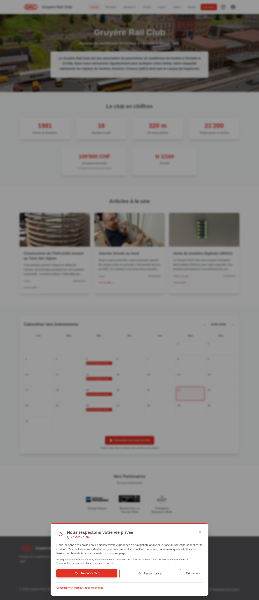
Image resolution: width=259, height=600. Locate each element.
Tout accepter (90, 573)
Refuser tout (193, 573)
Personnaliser (153, 573)
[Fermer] (200, 532)
